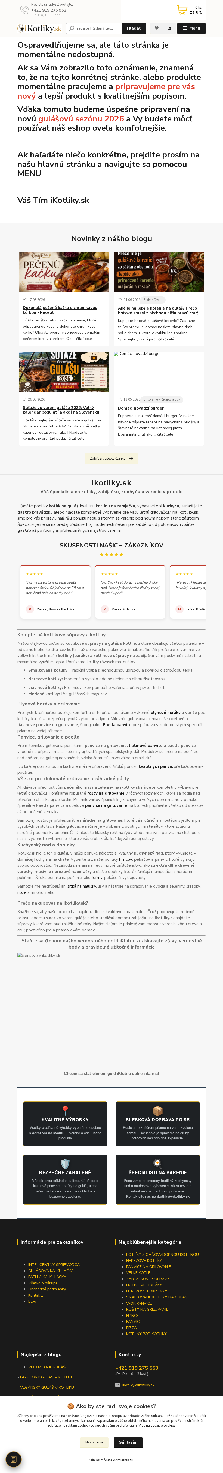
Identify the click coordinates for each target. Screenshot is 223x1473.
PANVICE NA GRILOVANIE (148, 1266)
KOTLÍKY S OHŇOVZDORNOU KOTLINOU (162, 1254)
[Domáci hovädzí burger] (159, 372)
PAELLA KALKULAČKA (47, 1276)
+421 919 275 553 (48, 10)
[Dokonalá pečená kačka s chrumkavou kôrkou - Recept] (64, 272)
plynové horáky (166, 712)
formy (97, 877)
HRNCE (132, 1315)
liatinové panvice (146, 745)
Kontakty (36, 1295)
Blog (32, 1301)
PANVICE (134, 1321)
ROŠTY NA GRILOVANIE (147, 1309)
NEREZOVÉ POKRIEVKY (146, 1291)
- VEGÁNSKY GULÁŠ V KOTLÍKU (45, 1387)
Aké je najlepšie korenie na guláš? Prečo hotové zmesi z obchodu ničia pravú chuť (158, 310)
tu (131, 1460)
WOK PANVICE (139, 1303)
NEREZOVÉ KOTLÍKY (144, 1260)
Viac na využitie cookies (157, 1425)
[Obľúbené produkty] (156, 28)
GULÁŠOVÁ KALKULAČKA (51, 1271)
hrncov (125, 859)
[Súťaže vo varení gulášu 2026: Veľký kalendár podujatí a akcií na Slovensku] (64, 372)
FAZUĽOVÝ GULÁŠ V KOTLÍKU (47, 1377)
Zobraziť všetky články (107, 458)
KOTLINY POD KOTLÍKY (146, 1333)
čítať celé (84, 338)
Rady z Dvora (152, 300)
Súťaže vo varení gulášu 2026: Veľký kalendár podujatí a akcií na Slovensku (61, 410)
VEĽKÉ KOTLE (138, 1272)
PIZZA (131, 1327)
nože (21, 892)
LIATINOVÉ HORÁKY (144, 1285)
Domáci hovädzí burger (141, 408)
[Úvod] (39, 28)
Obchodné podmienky (47, 1289)
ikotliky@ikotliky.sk (138, 1385)
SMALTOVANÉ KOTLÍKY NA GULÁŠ (156, 1297)
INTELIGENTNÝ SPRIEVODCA (54, 1264)
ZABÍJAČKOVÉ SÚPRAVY (147, 1279)
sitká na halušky (81, 886)
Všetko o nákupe (43, 1283)
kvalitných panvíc (156, 766)
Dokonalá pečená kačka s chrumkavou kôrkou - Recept (60, 310)
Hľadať (134, 28)
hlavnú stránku (66, 164)
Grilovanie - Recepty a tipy (161, 400)
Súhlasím (128, 1442)
